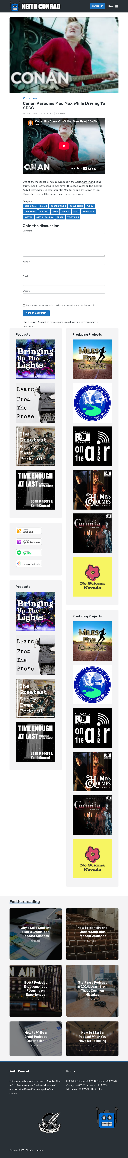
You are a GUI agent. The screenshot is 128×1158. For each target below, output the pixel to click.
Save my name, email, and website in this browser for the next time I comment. (60, 305)
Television (73, 217)
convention (76, 206)
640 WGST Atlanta (85, 1085)
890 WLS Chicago (75, 1081)
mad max (44, 211)
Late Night (30, 211)
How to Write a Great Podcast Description (36, 1037)
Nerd (55, 211)
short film (88, 211)
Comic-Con (87, 181)
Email (26, 276)
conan (43, 206)
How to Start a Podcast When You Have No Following (92, 1037)
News (34, 98)
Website (26, 290)
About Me (97, 6)
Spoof (60, 217)
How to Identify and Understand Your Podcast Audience (92, 932)
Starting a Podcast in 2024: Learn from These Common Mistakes (92, 989)
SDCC (76, 211)
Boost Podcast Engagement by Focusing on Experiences (35, 989)
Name (26, 261)
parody (65, 211)
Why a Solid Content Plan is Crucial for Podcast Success (36, 932)
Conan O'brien (58, 206)
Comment (27, 230)
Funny (90, 206)
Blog (28, 98)
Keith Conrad (32, 113)
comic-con (30, 206)
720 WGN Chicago (95, 1081)
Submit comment (36, 313)
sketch (28, 217)
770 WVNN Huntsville (90, 1089)
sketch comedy (44, 217)
